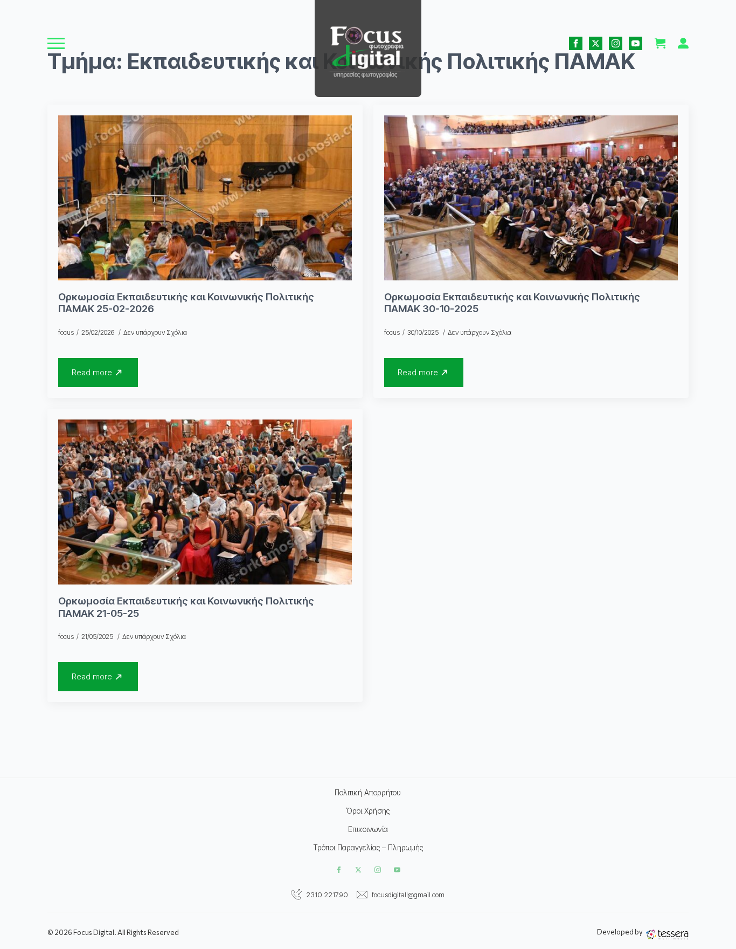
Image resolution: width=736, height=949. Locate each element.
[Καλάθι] (660, 43)
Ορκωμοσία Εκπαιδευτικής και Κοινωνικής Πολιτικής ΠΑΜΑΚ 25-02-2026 (186, 303)
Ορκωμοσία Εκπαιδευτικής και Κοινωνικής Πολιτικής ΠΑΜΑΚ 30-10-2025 (512, 303)
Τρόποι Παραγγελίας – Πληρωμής (368, 847)
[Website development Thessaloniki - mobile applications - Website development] (667, 934)
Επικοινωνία (368, 829)
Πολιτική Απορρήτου (368, 792)
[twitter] (595, 43)
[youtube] (635, 43)
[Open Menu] (56, 43)
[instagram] (615, 43)
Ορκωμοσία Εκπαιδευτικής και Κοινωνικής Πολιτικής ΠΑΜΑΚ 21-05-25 (186, 607)
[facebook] (575, 43)
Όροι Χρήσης (368, 811)
